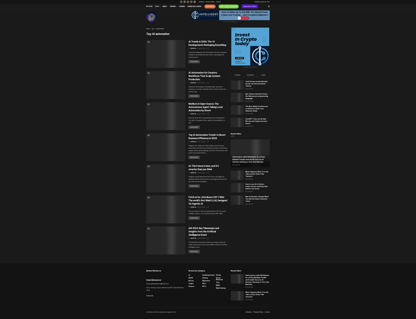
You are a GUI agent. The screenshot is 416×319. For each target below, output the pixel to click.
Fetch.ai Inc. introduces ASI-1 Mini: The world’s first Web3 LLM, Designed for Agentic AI (207, 200)
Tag (152, 29)
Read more (194, 61)
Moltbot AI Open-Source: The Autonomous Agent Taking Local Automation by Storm (205, 107)
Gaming (182, 6)
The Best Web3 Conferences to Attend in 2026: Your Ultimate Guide (256, 108)
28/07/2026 (202, 48)
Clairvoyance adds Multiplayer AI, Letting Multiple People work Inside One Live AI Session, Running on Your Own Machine (248, 159)
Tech (157, 6)
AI (148, 42)
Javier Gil (193, 48)
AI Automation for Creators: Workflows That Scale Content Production (204, 76)
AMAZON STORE (250, 6)
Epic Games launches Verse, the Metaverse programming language (256, 96)
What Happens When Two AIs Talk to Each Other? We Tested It (256, 174)
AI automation (160, 29)
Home (148, 29)
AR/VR (190, 278)
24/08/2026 (249, 179)
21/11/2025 (202, 141)
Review (173, 6)
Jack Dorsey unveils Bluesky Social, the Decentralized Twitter (256, 84)
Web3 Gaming (221, 288)
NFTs (204, 283)
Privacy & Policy (210, 2)
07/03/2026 (202, 83)
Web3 (164, 6)
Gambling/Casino (194, 6)
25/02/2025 (202, 207)
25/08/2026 (236, 165)
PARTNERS (210, 6)
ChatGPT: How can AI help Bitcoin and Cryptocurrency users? (256, 121)
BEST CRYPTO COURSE (228, 6)
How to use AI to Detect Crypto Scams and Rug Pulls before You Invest (256, 186)
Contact (218, 2)
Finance (191, 286)
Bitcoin (149, 6)
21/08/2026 (249, 204)
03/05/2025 (202, 172)
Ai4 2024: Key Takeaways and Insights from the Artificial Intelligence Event (203, 231)
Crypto (190, 283)
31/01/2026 (202, 114)
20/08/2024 (202, 238)
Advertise (201, 2)
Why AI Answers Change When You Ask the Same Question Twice (257, 199)
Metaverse (206, 281)
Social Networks (219, 278)
